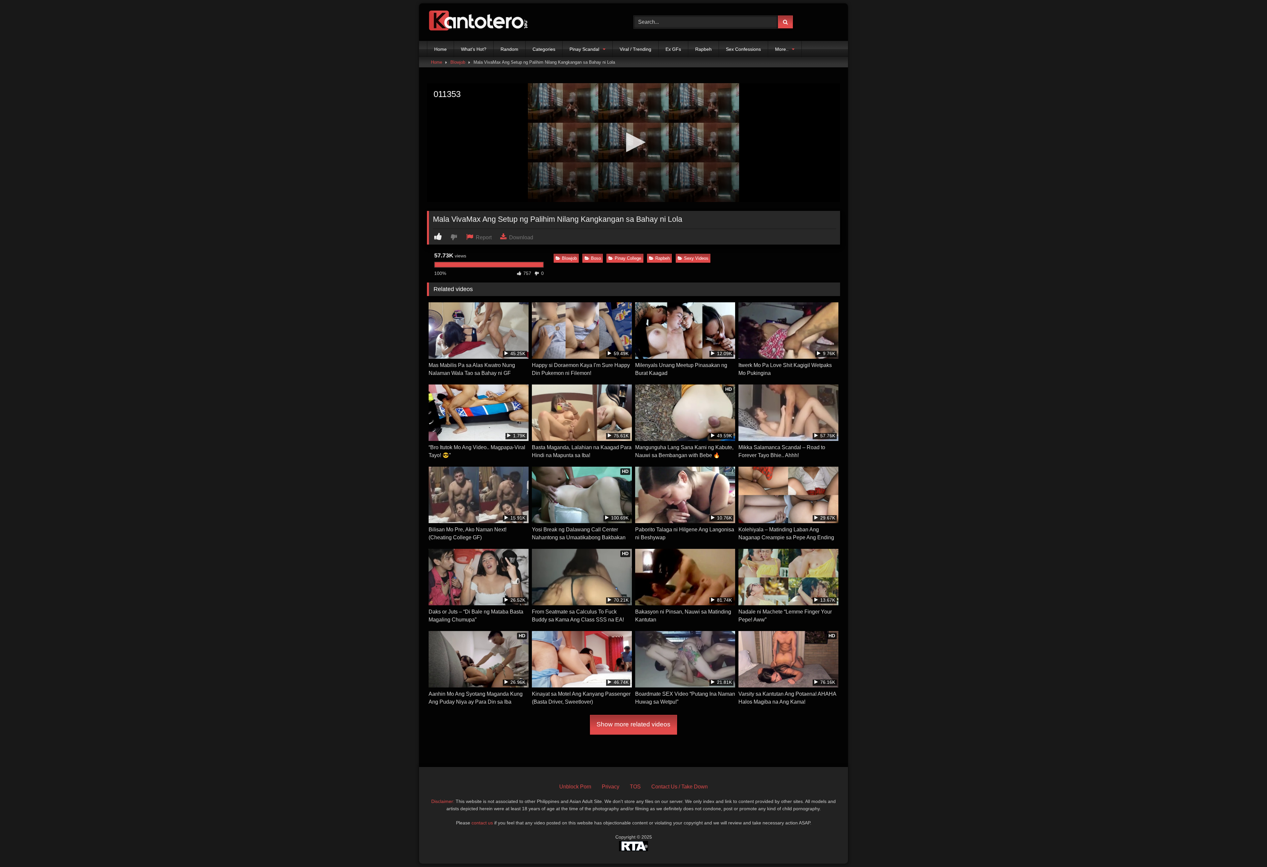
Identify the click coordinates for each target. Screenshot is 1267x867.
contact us (482, 822)
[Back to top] (1246, 847)
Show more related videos (633, 724)
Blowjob (457, 62)
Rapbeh (703, 49)
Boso (596, 258)
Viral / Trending (635, 49)
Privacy (610, 786)
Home (440, 49)
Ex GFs (673, 49)
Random (509, 49)
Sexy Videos (696, 258)
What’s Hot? (473, 49)
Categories (544, 49)
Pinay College (628, 258)
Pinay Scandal (584, 49)
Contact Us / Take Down (679, 786)
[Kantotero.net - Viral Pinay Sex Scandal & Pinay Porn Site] (480, 22)
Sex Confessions (743, 49)
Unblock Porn (575, 786)
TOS (635, 786)
